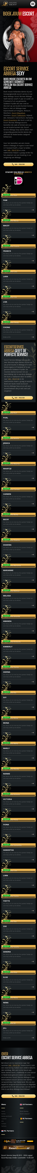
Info (2, 1121)
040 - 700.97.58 (13, 150)
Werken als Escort (6, 1116)
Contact (3, 1123)
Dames (3, 1114)
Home (3, 1111)
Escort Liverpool (24, 1114)
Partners (3, 1126)
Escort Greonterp (10, 120)
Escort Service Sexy (8, 1155)
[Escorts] (18, 1141)
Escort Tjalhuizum (19, 115)
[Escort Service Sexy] (9, 3)
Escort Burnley (24, 1111)
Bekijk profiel (7, 210)
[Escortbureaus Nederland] (18, 1147)
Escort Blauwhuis (18, 113)
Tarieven (3, 1119)
